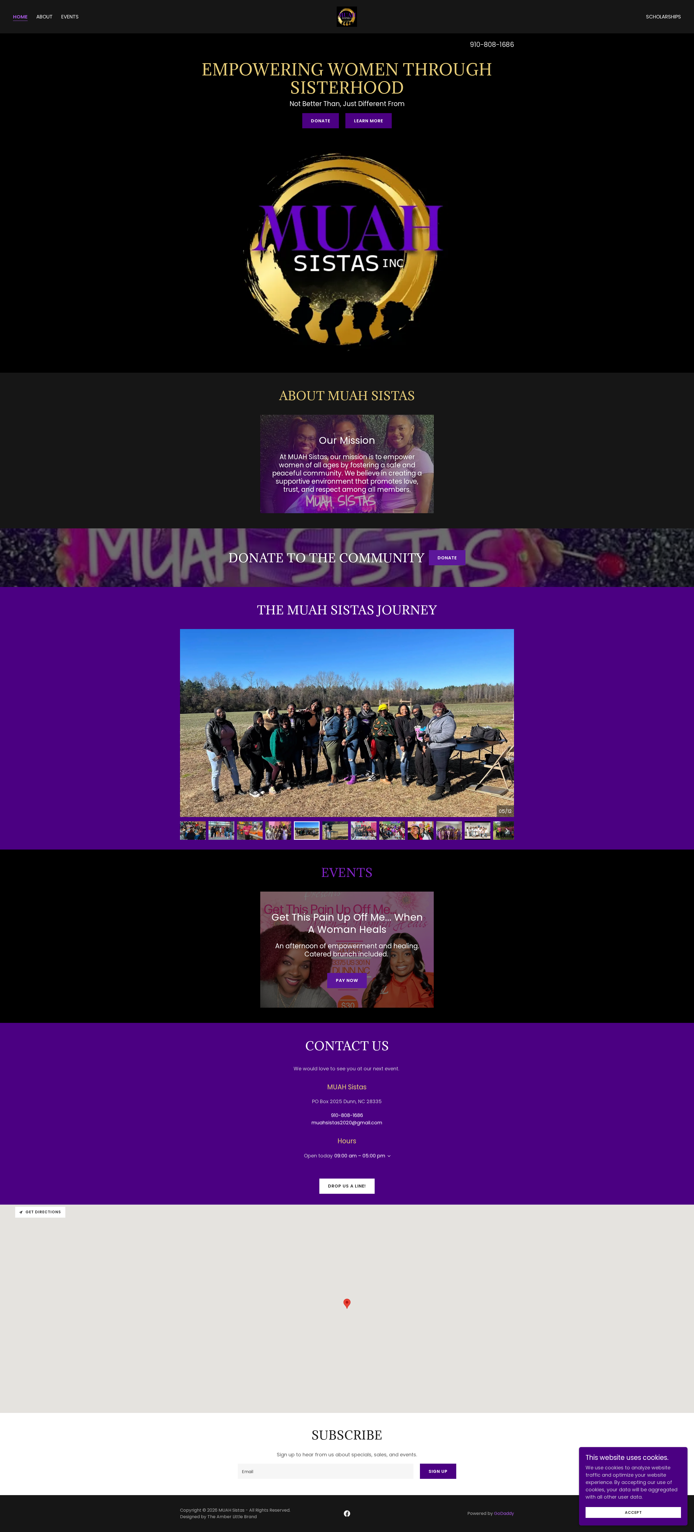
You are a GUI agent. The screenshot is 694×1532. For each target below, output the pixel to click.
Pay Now (347, 980)
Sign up (438, 1471)
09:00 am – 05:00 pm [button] (359, 1155)
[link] (347, 16)
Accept (633, 1512)
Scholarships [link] (663, 16)
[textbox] (325, 1471)
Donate (320, 121)
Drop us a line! (347, 1186)
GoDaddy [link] (504, 1513)
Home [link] (20, 17)
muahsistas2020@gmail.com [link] (346, 1122)
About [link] (44, 16)
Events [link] (70, 16)
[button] (388, 1156)
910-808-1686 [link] (492, 44)
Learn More (368, 121)
